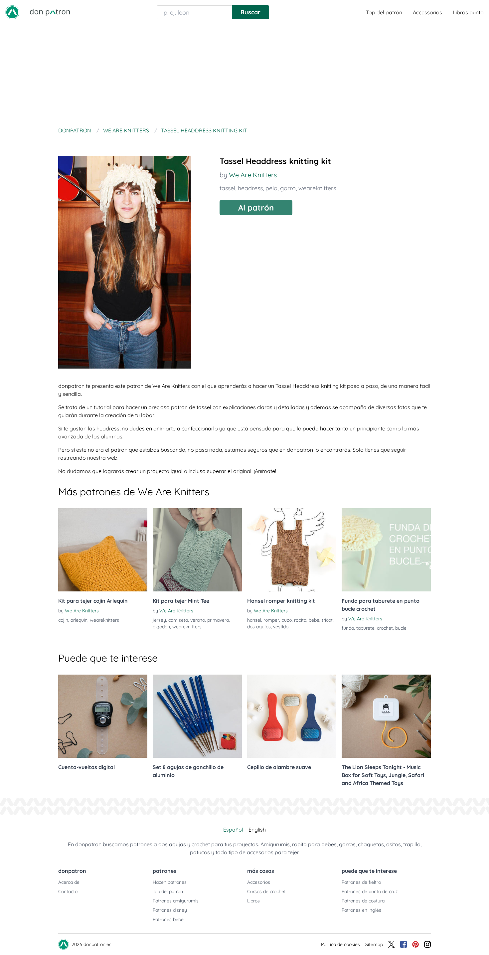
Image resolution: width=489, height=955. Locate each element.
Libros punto (468, 12)
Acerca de (69, 882)
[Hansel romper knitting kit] (291, 549)
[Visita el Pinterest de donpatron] (415, 944)
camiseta (178, 620)
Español (233, 829)
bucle (401, 628)
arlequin (79, 620)
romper (271, 620)
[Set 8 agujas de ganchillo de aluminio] (197, 716)
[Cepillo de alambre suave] (291, 716)
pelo (271, 188)
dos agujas (259, 627)
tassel (227, 188)
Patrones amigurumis (176, 901)
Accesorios (258, 882)
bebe (314, 620)
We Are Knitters (253, 175)
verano (197, 620)
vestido (280, 627)
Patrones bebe (168, 919)
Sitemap (374, 944)
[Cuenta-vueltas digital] (102, 716)
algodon (161, 627)
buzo (286, 620)
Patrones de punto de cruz (370, 891)
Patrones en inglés (361, 910)
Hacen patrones (170, 882)
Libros (253, 901)
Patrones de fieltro (361, 882)
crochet (385, 628)
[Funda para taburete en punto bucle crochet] (386, 549)
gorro (288, 188)
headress (250, 188)
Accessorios (427, 12)
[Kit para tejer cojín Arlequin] (102, 549)
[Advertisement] (244, 74)
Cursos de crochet (266, 891)
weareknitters (317, 188)
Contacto (68, 891)
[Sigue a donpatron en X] (391, 944)
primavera (218, 620)
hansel (254, 620)
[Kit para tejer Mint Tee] (197, 549)
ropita (300, 620)
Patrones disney (170, 910)
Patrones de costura (363, 901)
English (257, 829)
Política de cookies (340, 944)
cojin (63, 620)
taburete (365, 628)
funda (348, 628)
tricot (327, 620)
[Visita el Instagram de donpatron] (427, 944)
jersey (159, 620)
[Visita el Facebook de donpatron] (403, 944)
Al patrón (256, 208)
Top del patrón (384, 12)
